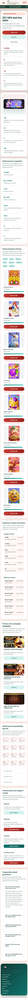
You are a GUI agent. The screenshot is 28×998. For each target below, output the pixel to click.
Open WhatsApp (14, 829)
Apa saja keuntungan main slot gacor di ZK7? (13, 935)
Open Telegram (14, 812)
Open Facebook (14, 846)
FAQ (3, 988)
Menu (24, 2)
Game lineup (5, 981)
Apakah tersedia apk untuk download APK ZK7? (13, 925)
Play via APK (14, 295)
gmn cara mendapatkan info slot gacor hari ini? (13, 954)
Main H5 (14, 37)
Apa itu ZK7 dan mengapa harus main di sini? (12, 887)
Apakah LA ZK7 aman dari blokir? (12, 945)
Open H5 (14, 658)
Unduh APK (14, 32)
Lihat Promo (14, 42)
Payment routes (6, 984)
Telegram (4, 993)
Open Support (14, 863)
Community (5, 991)
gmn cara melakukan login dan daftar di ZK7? (13, 916)
